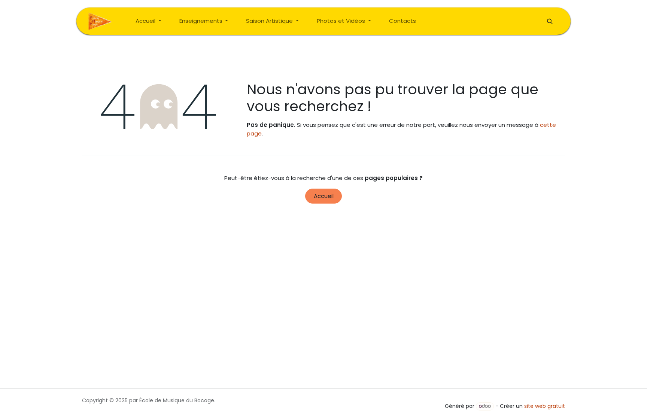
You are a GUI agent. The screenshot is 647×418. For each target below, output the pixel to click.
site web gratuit (544, 406)
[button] (550, 21)
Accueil (324, 196)
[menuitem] (148, 21)
